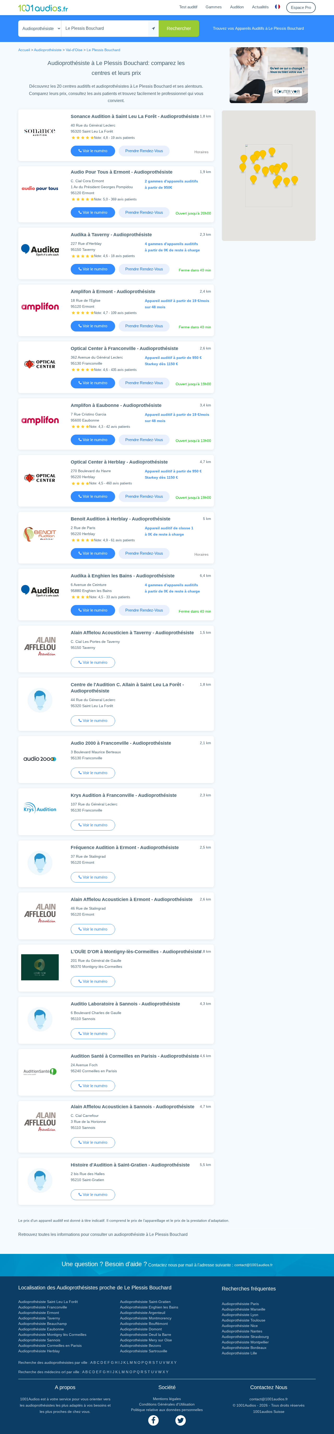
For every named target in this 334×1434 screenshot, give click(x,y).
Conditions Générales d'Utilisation (167, 1404)
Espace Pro (301, 7)
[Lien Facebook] (153, 1420)
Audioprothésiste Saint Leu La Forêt (48, 1302)
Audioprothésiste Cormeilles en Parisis (50, 1345)
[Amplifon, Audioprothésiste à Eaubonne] (40, 420)
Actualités (260, 7)
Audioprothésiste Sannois (39, 1340)
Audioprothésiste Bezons (140, 1345)
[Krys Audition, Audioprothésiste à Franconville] (40, 810)
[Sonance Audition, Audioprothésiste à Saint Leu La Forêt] (40, 131)
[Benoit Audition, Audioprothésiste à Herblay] (40, 534)
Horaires (201, 152)
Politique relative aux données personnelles (167, 1410)
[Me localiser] (153, 28)
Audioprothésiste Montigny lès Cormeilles (52, 1334)
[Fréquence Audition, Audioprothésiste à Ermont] (40, 863)
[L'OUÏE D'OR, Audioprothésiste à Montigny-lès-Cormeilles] (40, 967)
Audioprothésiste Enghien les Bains (149, 1307)
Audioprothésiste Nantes (242, 1331)
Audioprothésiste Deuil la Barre (145, 1334)
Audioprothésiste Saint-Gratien (145, 1302)
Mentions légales (167, 1399)
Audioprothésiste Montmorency (145, 1318)
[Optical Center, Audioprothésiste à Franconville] (40, 364)
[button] (257, 170)
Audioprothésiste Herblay (39, 1351)
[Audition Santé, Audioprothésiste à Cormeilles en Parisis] (40, 1071)
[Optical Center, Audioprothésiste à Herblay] (40, 477)
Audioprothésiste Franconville (42, 1307)
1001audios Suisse (268, 1411)
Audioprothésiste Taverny (39, 1318)
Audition (237, 7)
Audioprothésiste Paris (240, 1304)
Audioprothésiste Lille (239, 1353)
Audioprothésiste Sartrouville (143, 1351)
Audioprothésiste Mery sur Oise (146, 1340)
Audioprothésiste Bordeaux (244, 1348)
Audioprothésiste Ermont (38, 1313)
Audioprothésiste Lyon (240, 1315)
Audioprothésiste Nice (240, 1326)
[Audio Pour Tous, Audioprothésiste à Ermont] (40, 188)
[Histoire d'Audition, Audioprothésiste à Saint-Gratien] (40, 1180)
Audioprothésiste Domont (141, 1329)
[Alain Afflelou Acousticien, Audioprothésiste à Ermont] (40, 914)
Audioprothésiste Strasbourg (245, 1337)
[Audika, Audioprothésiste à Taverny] (40, 250)
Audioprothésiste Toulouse (243, 1320)
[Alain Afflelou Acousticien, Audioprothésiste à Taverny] (40, 648)
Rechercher (179, 28)
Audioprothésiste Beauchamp (42, 1324)
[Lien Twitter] (180, 1420)
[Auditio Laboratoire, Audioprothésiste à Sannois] (40, 1019)
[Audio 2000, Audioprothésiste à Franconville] (40, 758)
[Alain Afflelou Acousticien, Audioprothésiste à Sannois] (40, 1123)
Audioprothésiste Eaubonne (41, 1329)
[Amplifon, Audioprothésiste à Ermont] (40, 307)
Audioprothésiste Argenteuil (142, 1313)
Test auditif (188, 7)
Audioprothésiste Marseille (243, 1309)
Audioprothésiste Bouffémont (144, 1324)
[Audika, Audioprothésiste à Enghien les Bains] (40, 591)
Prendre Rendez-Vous (144, 151)
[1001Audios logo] (43, 7)
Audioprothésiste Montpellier (245, 1342)
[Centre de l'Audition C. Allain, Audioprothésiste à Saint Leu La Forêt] (40, 700)
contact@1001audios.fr (253, 1265)
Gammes (214, 7)
